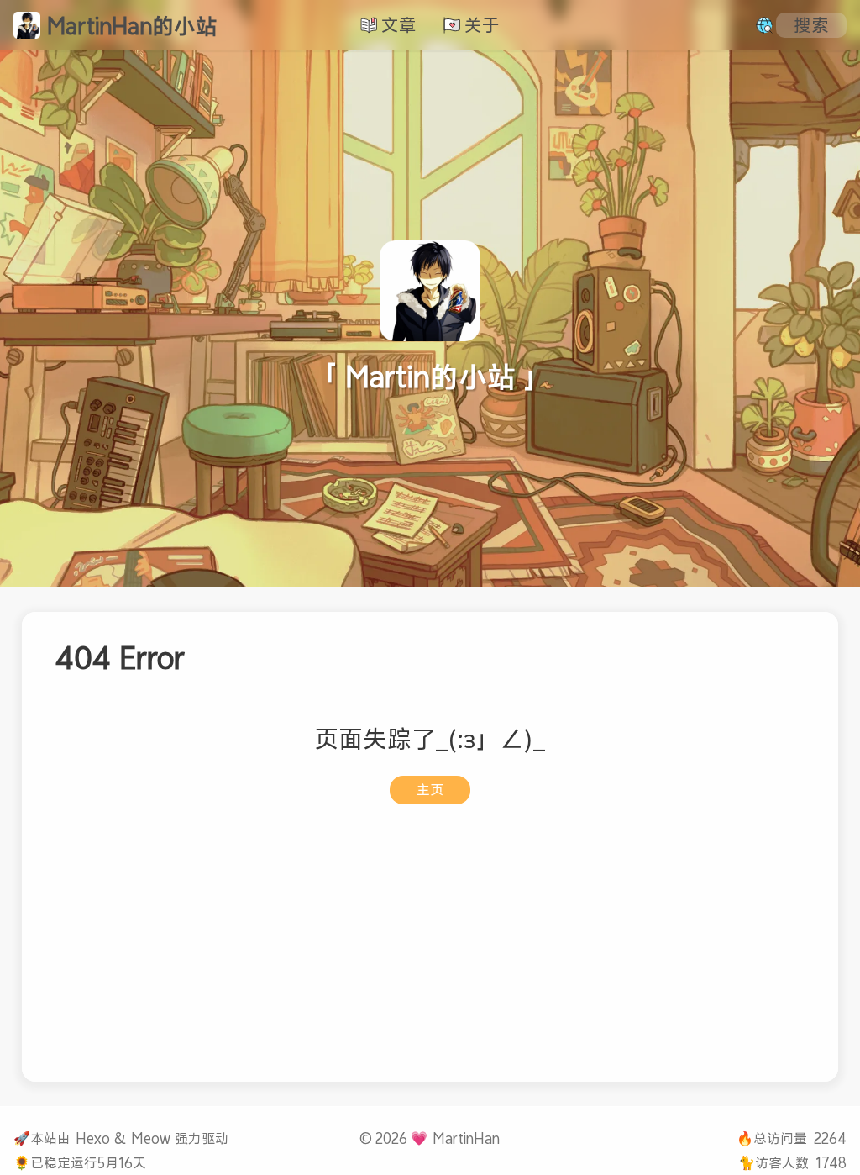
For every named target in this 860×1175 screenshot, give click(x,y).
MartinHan (466, 1138)
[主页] (26, 25)
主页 (430, 790)
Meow (150, 1138)
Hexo (93, 1138)
